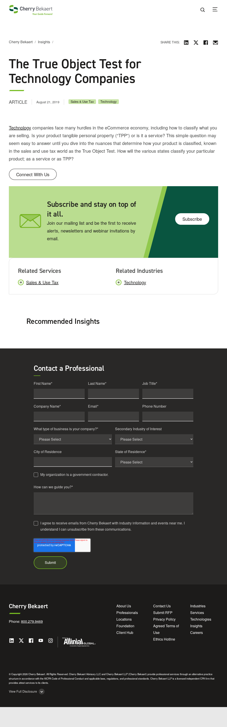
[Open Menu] (218, 10)
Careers (196, 632)
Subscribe (192, 219)
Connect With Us (32, 174)
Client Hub (124, 632)
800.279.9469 (32, 621)
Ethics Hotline (164, 639)
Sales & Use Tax (82, 101)
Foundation (125, 625)
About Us (123, 605)
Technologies (200, 619)
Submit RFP (162, 612)
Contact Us (162, 605)
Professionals (127, 612)
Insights (44, 41)
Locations (124, 619)
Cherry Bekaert (21, 41)
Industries (197, 605)
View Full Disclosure (23, 691)
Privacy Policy (164, 619)
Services (197, 612)
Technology (108, 101)
